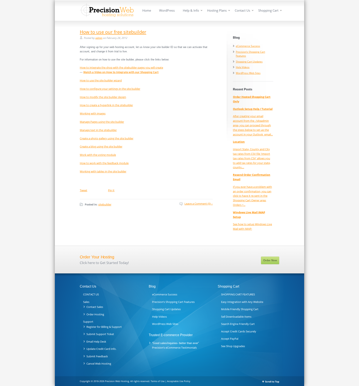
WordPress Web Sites (248, 73)
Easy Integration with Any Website (242, 302)
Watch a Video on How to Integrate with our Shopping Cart (121, 72)
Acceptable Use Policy (178, 381)
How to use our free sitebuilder (113, 32)
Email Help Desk (96, 341)
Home (146, 10)
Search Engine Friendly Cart (238, 324)
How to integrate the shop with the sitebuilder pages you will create (121, 67)
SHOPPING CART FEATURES (238, 294)
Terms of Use (158, 381)
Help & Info (191, 10)
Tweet (83, 190)
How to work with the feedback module (104, 163)
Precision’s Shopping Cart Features (173, 302)
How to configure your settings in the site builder (110, 89)
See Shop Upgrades (233, 346)
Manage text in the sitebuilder (98, 130)
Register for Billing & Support (104, 327)
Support (88, 321)
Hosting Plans (217, 10)
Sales (86, 302)
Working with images (93, 113)
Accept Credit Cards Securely (238, 331)
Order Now (270, 260)
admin (98, 38)
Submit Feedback (97, 356)
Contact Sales (94, 307)
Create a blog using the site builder (101, 146)
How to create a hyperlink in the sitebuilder (106, 105)
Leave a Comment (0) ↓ (198, 203)
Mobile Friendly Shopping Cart (239, 309)
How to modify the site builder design (103, 97)
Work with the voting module (98, 155)
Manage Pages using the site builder (102, 122)
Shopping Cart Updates (249, 61)
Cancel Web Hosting (98, 363)
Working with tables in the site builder (103, 171)
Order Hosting (95, 314)
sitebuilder (104, 204)
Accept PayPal (229, 339)
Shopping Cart (268, 10)
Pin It (111, 190)
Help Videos (243, 67)
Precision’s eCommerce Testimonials (174, 347)
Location (239, 142)
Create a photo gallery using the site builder (106, 138)
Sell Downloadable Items (236, 316)
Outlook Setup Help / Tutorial (253, 109)
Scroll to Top (272, 381)
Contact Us (242, 10)
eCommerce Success (248, 46)
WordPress (167, 10)
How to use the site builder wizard (101, 80)
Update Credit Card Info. (101, 349)
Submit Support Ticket (100, 334)
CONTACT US (91, 294)
